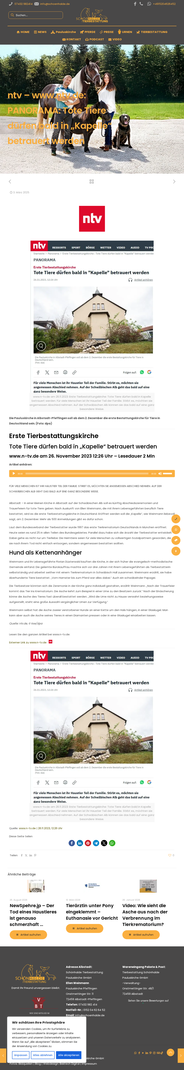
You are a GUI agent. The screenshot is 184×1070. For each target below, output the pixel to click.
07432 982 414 (88, 1004)
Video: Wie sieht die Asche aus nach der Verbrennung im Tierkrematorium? (145, 915)
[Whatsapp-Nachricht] (175, 529)
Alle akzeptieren (68, 1055)
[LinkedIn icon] (146, 1053)
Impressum (89, 1064)
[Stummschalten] (160, 473)
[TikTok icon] (161, 1053)
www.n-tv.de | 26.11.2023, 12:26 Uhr (40, 828)
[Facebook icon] (139, 1053)
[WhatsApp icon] (135, 1053)
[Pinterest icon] (150, 1053)
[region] (46, 1040)
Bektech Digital (70, 1064)
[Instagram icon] (154, 1053)
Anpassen (20, 1055)
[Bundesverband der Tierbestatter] (38, 1008)
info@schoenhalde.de (90, 1015)
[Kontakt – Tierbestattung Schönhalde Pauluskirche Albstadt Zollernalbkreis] (175, 551)
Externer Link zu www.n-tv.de (29, 642)
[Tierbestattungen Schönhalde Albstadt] (35, 982)
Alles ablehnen (42, 1055)
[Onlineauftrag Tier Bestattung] (175, 540)
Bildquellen (26, 1064)
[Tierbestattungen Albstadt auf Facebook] (135, 4)
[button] (72, 843)
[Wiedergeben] (14, 473)
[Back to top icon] (170, 1052)
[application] (92, 473)
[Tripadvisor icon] (158, 1053)
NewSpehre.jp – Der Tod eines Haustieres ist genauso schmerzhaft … (33, 915)
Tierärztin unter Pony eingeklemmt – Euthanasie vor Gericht (92, 911)
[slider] (168, 473)
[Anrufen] (175, 518)
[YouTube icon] (143, 1053)
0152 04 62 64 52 (94, 1010)
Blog (38, 1064)
